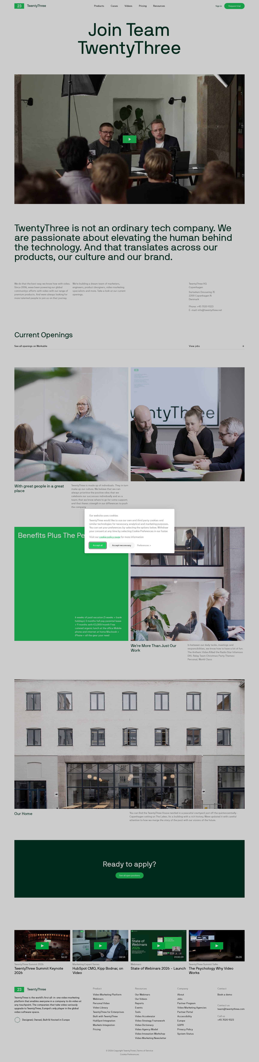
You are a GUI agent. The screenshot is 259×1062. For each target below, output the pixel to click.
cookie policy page (109, 536)
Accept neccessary (121, 545)
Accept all (98, 545)
